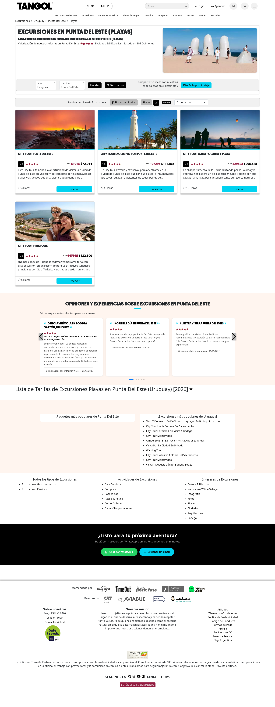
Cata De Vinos (113, 484)
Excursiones (88, 15)
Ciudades (193, 508)
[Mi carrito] (245, 6)
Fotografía (193, 494)
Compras (110, 489)
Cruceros (177, 15)
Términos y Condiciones (222, 613)
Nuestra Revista (222, 636)
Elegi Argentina (223, 640)
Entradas (215, 15)
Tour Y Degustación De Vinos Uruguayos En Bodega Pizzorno (183, 421)
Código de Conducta (223, 621)
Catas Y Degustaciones (118, 508)
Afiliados (223, 609)
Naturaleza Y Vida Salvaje (202, 489)
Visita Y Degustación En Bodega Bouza (169, 464)
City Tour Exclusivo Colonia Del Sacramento (172, 455)
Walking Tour (154, 450)
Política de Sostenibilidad (223, 617)
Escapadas (163, 15)
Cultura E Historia (198, 484)
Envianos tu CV (223, 632)
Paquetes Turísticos (108, 15)
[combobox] (46, 85)
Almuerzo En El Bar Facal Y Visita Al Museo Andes (175, 440)
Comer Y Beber (114, 503)
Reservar (74, 189)
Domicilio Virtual (55, 622)
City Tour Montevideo (159, 436)
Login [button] (200, 6)
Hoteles (202, 15)
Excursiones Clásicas (34, 489)
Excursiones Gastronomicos (39, 484)
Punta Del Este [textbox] (69, 87)
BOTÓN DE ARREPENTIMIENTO (137, 684)
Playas (191, 503)
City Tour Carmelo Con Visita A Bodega (169, 431)
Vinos (190, 498)
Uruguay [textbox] (42, 87)
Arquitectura (195, 513)
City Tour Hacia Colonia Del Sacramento (170, 426)
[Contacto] (233, 6)
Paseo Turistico (114, 498)
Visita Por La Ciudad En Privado (164, 445)
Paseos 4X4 (111, 494)
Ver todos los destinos (66, 15)
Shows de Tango (131, 15)
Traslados (148, 15)
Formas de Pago (223, 625)
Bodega (192, 518)
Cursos (190, 15)
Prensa (223, 628)
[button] (167, 6)
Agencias (219, 6)
